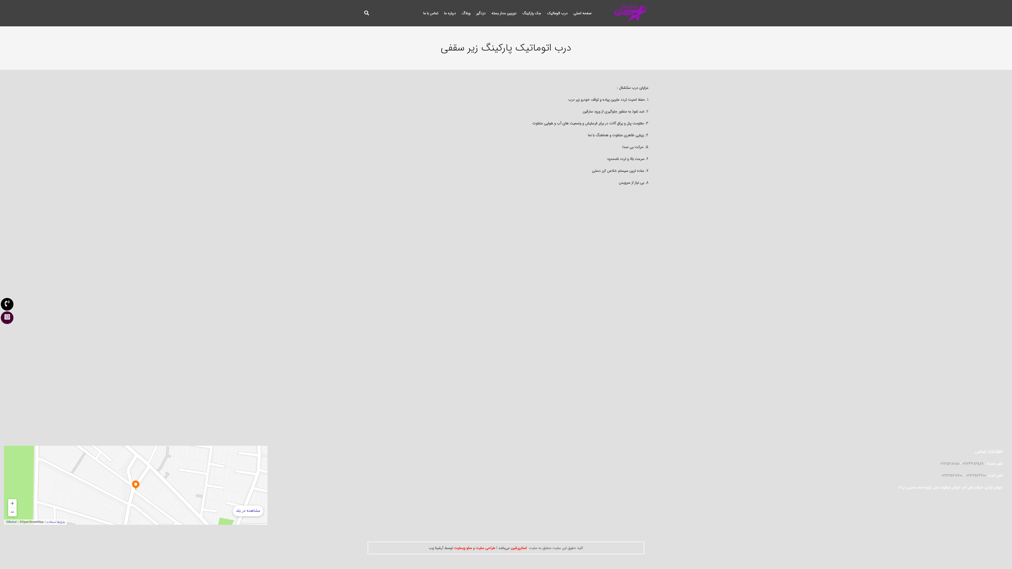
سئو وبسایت (463, 548)
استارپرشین (518, 548)
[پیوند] (629, 13)
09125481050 (950, 464)
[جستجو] (366, 13)
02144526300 (976, 475)
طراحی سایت (485, 548)
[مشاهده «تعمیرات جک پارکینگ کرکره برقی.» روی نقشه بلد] (135, 485)
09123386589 (973, 464)
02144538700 (953, 475)
